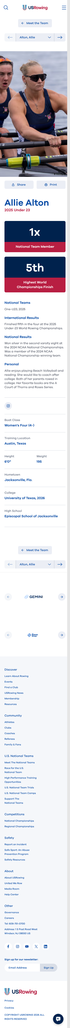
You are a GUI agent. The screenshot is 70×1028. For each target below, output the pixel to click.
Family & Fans (12, 744)
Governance (11, 912)
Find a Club (11, 687)
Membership (11, 698)
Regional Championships (19, 826)
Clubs (7, 727)
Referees (9, 739)
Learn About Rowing (16, 676)
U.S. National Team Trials (19, 787)
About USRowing (14, 877)
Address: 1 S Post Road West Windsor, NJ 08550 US (20, 931)
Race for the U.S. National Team (14, 770)
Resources (10, 704)
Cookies (9, 1007)
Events (8, 681)
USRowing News (13, 693)
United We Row (13, 883)
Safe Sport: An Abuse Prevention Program (16, 852)
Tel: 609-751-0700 (14, 923)
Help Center (11, 894)
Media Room (11, 889)
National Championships (19, 821)
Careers (9, 918)
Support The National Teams (13, 801)
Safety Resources (14, 859)
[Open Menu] (64, 8)
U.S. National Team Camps (20, 793)
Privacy (8, 1000)
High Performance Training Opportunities (20, 780)
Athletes (9, 722)
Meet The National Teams (19, 762)
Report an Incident (15, 844)
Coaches (9, 733)
